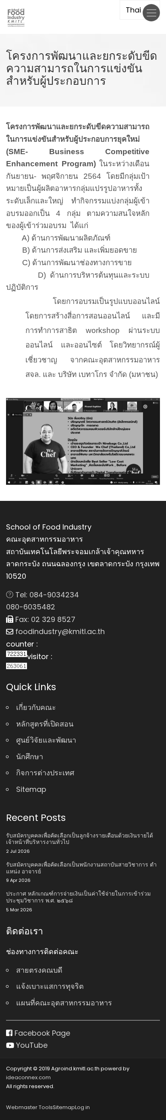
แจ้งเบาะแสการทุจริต (50, 986)
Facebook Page (41, 1033)
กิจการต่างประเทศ (45, 773)
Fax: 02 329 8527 (44, 619)
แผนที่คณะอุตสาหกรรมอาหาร (64, 1003)
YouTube (31, 1045)
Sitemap (31, 789)
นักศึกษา (29, 757)
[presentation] (15, 442)
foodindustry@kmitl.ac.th (59, 631)
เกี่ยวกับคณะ (36, 707)
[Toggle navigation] (151, 12)
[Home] (16, 17)
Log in (82, 1107)
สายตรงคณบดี (39, 970)
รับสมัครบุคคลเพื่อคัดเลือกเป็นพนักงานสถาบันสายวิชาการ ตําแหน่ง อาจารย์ (81, 868)
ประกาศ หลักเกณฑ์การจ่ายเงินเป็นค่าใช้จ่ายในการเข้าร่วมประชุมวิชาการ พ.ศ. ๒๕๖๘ (78, 897)
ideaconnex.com (28, 1077)
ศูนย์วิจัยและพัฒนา (46, 740)
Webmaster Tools (29, 1107)
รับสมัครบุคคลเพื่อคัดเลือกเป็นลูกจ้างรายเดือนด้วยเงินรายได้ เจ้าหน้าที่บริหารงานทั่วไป (79, 839)
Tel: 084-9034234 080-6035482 (42, 601)
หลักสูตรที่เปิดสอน (44, 724)
